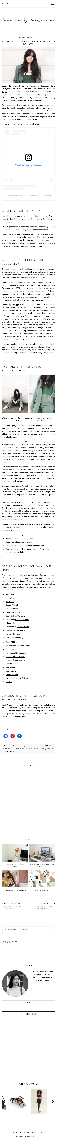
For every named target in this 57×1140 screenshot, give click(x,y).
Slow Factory (11, 671)
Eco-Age (29, 97)
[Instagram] (3, 3)
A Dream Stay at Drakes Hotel (15, 890)
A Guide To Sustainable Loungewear (12, 905)
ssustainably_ (17, 638)
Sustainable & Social (20, 678)
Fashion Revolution (13, 634)
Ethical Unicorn (23, 627)
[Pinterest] (7, 3)
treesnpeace (21, 653)
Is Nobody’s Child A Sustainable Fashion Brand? (43, 905)
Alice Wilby (10, 598)
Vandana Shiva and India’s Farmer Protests (35, 291)
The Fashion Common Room (17, 630)
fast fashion (9, 313)
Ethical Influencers (13, 623)
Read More (28, 1003)
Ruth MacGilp (11, 667)
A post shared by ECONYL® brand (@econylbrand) (28, 196)
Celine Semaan (12, 609)
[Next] (52, 1101)
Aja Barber (10, 602)
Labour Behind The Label (15, 657)
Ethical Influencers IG (30, 339)
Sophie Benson (12, 675)
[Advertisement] (28, 799)
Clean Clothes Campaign (15, 616)
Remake (9, 664)
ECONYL (5, 97)
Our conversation (30, 95)
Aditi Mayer (10, 594)
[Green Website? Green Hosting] (15, 853)
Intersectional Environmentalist (18, 646)
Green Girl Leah (12, 642)
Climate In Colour (22, 620)
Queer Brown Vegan (21, 660)
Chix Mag (17, 612)
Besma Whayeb (12, 605)
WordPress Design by (28, 1137)
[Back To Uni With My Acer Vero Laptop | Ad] (42, 853)
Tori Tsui (9, 682)
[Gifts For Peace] (42, 878)
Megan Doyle (41, 313)
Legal (42, 1132)
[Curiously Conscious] (28, 14)
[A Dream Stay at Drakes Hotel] (15, 878)
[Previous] (4, 1101)
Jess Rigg (10, 649)
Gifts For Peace (41, 890)
